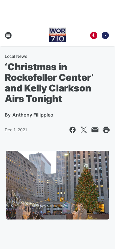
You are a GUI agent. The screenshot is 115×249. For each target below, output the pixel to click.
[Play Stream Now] (105, 35)
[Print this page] (106, 130)
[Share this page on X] (84, 130)
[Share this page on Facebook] (72, 130)
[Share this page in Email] (95, 130)
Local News (16, 56)
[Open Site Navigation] (8, 35)
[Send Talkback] (93, 35)
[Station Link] (57, 35)
